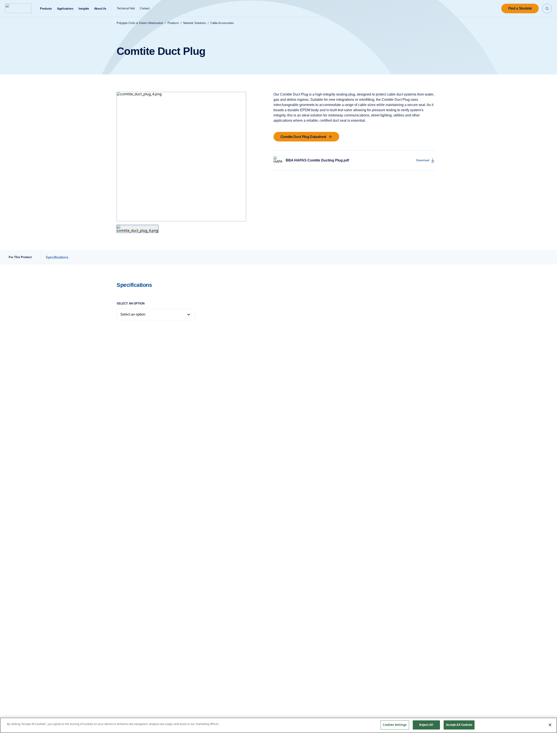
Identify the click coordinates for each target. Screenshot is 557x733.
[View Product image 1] (137, 229)
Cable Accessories (222, 23)
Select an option (130, 303)
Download (422, 160)
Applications (65, 8)
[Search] (547, 8)
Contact (145, 8)
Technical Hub (126, 8)
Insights (84, 8)
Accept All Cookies (459, 725)
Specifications (57, 257)
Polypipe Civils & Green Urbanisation (140, 23)
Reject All (426, 725)
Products (46, 8)
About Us (100, 8)
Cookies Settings (394, 725)
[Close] (550, 725)
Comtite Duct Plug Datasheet (303, 137)
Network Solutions (194, 23)
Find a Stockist (520, 8)
